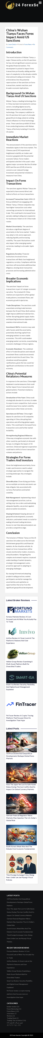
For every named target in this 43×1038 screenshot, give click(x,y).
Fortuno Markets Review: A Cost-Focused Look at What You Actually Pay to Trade (21, 619)
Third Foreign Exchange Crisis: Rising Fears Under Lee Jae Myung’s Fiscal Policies (20, 877)
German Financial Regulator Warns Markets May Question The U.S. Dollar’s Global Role (21, 817)
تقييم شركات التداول (16, 1023)
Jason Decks (12, 44)
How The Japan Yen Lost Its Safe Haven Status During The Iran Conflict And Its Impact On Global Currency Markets (21, 786)
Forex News (28, 44)
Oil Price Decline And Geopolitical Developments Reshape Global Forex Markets (20, 755)
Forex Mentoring (12, 1009)
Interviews (10, 1013)
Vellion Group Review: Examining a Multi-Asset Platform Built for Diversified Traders (19, 664)
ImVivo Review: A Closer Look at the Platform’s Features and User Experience (20, 640)
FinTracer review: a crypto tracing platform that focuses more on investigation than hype (19, 717)
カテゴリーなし (12, 1025)
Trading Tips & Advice (14, 1020)
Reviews (10, 1016)
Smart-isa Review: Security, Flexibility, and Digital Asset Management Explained (20, 686)
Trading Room (11, 1018)
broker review (11, 1007)
